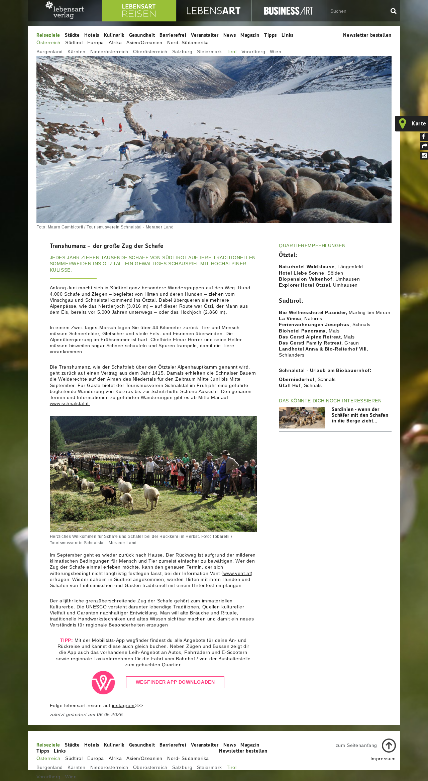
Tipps (270, 35)
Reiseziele (48, 35)
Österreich (48, 42)
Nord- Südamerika (188, 42)
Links (288, 35)
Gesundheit (142, 35)
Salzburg (182, 51)
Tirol (232, 51)
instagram (123, 705)
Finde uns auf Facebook (424, 137)
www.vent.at (237, 573)
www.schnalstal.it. (70, 403)
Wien (275, 51)
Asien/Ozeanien (144, 42)
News (229, 35)
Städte (72, 35)
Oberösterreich (150, 51)
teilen (424, 146)
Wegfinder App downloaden (175, 682)
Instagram (424, 156)
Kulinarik (114, 35)
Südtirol (74, 42)
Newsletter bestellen (367, 35)
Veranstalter (205, 35)
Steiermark (209, 51)
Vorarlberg (253, 51)
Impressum (383, 758)
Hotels (91, 35)
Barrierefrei (172, 35)
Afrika (115, 42)
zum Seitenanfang (356, 745)
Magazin (249, 35)
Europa (95, 42)
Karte (419, 123)
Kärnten (77, 51)
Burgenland (49, 51)
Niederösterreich (109, 51)
